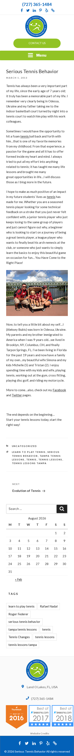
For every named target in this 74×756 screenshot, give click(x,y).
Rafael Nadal (49, 606)
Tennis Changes (19, 637)
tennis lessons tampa (29, 463)
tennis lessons (50, 459)
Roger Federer (18, 614)
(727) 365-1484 (37, 4)
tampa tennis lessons (22, 629)
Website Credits (39, 733)
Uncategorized (24, 446)
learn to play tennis (29, 452)
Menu (41, 55)
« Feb (18, 579)
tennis (24, 136)
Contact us (37, 43)
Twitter (17, 395)
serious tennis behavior (24, 621)
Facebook (59, 390)
